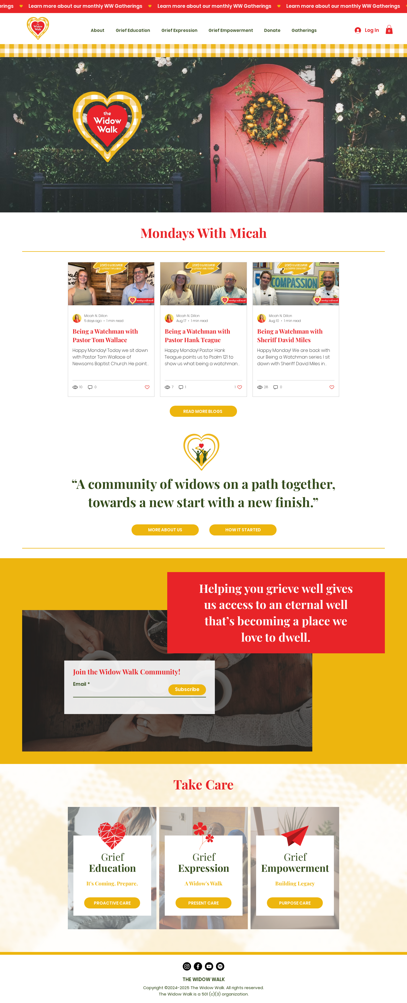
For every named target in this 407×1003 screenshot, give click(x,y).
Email (79, 684)
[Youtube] (209, 966)
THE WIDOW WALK (203, 979)
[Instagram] (187, 966)
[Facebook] (198, 966)
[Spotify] (220, 966)
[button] (389, 29)
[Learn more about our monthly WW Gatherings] (203, 6)
